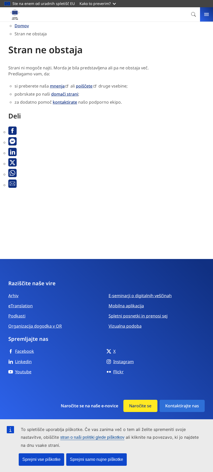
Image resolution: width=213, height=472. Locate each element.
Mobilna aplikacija (126, 306)
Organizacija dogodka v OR (35, 326)
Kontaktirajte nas (182, 406)
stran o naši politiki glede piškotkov (92, 437)
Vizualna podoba (125, 326)
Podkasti (16, 316)
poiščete (84, 86)
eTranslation (20, 306)
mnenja (57, 86)
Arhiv (13, 295)
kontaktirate (65, 102)
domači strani (64, 94)
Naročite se (140, 406)
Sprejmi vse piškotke (41, 459)
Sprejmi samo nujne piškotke (96, 459)
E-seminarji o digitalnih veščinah (140, 295)
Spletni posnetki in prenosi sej (138, 316)
